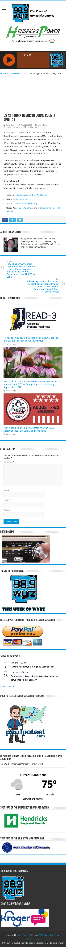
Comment (9, 462)
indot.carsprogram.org (26, 203)
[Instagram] (34, 939)
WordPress (23, 935)
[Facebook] (28, 939)
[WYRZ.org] (33, 12)
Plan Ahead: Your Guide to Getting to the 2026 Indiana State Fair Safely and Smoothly (29, 429)
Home (5, 73)
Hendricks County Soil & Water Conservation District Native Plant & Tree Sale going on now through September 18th (33, 384)
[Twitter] (30, 939)
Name (7, 490)
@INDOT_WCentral (22, 199)
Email (7, 500)
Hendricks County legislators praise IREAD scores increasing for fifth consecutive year (31, 339)
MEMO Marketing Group (48, 935)
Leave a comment (14, 127)
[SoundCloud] (38, 939)
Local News (15, 73)
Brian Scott (10, 125)
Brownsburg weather (33, 798)
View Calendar (7, 686)
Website (7, 510)
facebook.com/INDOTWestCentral (32, 195)
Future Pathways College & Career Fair (32, 666)
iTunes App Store (25, 208)
